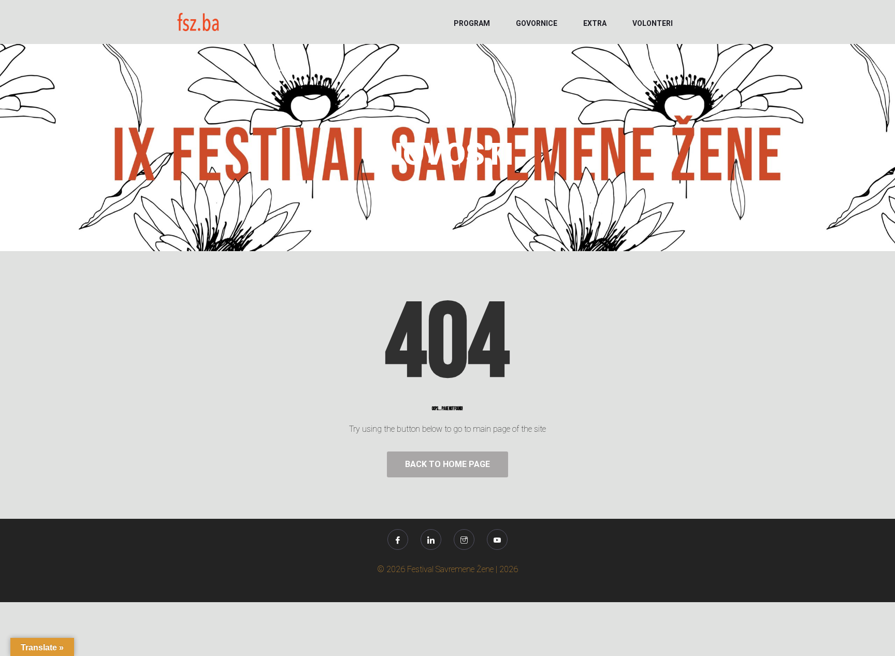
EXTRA (595, 23)
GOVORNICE (536, 23)
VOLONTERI (652, 23)
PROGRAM (472, 23)
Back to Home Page (447, 464)
